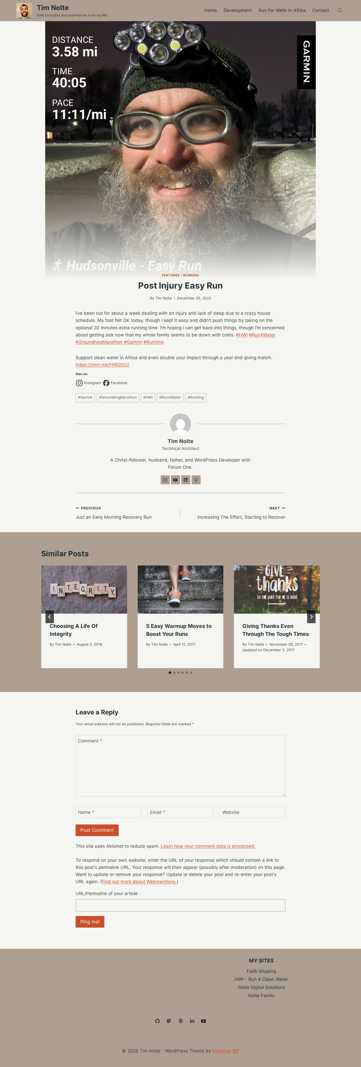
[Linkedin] (192, 1021)
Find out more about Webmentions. (139, 881)
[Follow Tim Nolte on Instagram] (165, 479)
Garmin (85, 397)
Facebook (119, 383)
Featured (171, 275)
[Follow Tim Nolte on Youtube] (175, 479)
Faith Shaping (261, 971)
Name (86, 812)
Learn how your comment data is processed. (208, 846)
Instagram (92, 383)
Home (210, 10)
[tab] (170, 672)
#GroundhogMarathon (99, 342)
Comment (90, 741)
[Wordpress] (180, 1021)
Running (191, 275)
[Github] (157, 1021)
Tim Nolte (163, 298)
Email (157, 812)
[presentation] (84, 590)
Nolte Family (261, 995)
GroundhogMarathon (118, 397)
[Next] (311, 616)
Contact (320, 10)
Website (230, 812)
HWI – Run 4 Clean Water (261, 979)
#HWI (242, 335)
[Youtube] (203, 1021)
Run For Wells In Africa (282, 10)
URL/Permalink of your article (107, 893)
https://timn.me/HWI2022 (102, 364)
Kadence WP (225, 1051)
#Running (154, 342)
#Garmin (133, 342)
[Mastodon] (169, 1021)
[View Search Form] (340, 10)
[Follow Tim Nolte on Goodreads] (196, 479)
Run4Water (170, 397)
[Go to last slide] (49, 616)
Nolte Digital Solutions (261, 987)
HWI (148, 397)
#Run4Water (262, 335)
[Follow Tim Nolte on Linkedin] (185, 479)
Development (238, 10)
